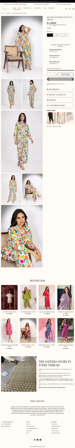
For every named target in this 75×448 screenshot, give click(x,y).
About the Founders (30, 426)
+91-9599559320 (7, 424)
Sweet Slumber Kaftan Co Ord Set (28, 311)
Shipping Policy (54, 428)
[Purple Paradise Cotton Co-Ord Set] (47, 330)
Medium (57, 35)
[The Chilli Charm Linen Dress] (9, 297)
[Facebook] (37, 440)
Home (2, 13)
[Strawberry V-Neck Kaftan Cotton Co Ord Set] (65, 297)
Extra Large (52, 40)
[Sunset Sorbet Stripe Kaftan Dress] (47, 297)
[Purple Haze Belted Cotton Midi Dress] (65, 330)
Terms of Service (55, 430)
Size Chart (49, 27)
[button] (60, 79)
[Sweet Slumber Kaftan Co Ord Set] (28, 297)
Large (65, 35)
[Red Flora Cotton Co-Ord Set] (28, 330)
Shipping (54, 24)
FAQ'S (27, 433)
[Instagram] (34, 440)
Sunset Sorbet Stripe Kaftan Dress (47, 311)
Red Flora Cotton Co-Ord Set (28, 345)
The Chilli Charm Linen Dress (9, 311)
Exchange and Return (55, 426)
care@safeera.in (7, 426)
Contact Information (55, 433)
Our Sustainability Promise (31, 428)
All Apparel (8, 13)
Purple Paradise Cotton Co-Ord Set (47, 345)
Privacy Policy (54, 424)
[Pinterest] (40, 440)
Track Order (28, 430)
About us (28, 424)
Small (50, 35)
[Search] (66, 8)
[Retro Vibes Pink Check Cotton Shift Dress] (9, 330)
